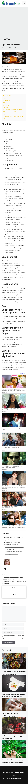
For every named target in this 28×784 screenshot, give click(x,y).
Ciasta (5, 575)
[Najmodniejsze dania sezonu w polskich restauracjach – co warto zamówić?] (14, 684)
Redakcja (14, 775)
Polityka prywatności (8, 772)
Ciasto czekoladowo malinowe (13, 542)
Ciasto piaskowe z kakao (11, 544)
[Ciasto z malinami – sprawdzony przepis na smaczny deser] (14, 726)
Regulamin (22, 772)
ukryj (11, 96)
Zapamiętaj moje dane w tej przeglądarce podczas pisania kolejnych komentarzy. (13, 637)
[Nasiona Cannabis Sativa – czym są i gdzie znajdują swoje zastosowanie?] (14, 749)
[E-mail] (5, 569)
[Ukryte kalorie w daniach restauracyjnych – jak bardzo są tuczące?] (14, 661)
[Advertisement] (14, 22)
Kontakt (17, 772)
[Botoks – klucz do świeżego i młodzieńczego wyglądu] (14, 705)
